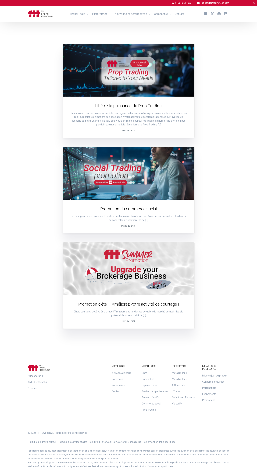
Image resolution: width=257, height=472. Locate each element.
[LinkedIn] (225, 13)
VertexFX (177, 403)
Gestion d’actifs (150, 397)
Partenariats (209, 387)
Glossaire (132, 442)
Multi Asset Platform (183, 397)
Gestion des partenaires (155, 391)
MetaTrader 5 (179, 379)
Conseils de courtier (213, 381)
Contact (116, 391)
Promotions (77, 51)
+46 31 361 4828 (183, 3)
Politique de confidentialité (72, 442)
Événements (209, 394)
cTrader (176, 391)
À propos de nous (121, 373)
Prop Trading (149, 409)
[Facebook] (205, 13)
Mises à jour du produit (214, 375)
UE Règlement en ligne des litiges (157, 442)
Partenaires (118, 385)
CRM (144, 373)
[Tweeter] (212, 13)
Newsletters (119, 442)
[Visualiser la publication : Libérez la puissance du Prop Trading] (128, 70)
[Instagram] (219, 13)
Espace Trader (150, 385)
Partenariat (118, 379)
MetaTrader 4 (179, 373)
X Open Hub (178, 385)
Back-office (148, 379)
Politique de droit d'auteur (42, 442)
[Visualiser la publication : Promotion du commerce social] (128, 173)
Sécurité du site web (100, 442)
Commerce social (151, 403)
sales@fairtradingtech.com (215, 3)
